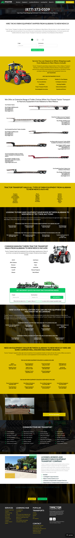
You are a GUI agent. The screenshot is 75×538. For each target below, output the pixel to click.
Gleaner (13, 272)
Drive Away (7, 517)
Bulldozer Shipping (27, 441)
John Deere (35, 260)
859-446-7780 (38, 527)
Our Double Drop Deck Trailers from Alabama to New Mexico (61, 169)
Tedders (60, 194)
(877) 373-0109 (60, 2)
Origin (19, 43)
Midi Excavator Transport (62, 443)
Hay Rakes (37, 201)
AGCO (13, 260)
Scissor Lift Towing (44, 433)
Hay (34, 517)
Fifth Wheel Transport (11, 435)
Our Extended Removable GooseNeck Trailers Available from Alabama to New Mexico (14, 155)
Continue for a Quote (37, 50)
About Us (51, 2)
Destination (41, 43)
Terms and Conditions (53, 522)
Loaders (15, 200)
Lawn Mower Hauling (28, 433)
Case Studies (18, 511)
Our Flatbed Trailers (10, 104)
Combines (15, 195)
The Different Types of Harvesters (23, 515)
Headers (37, 200)
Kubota (35, 262)
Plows (37, 194)
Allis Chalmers (13, 262)
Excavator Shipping (11, 437)
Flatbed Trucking (8, 512)
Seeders (37, 197)
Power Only (7, 515)
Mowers (60, 195)
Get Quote (31, 498)
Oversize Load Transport (12, 443)
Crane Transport (43, 437)
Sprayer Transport (10, 439)
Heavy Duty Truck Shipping (45, 439)
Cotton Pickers (15, 196)
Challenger (13, 267)
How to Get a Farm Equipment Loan (23, 514)
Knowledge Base (19, 509)
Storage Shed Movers (61, 437)
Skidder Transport (60, 441)
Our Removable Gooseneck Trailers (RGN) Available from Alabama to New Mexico (60, 142)
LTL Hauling (7, 514)
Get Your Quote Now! (54, 414)
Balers (59, 200)
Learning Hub (44, 2)
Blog (17, 512)
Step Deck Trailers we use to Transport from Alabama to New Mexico (61, 117)
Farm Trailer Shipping (28, 437)
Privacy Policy (61, 521)
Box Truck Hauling (27, 439)
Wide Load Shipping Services (62, 439)
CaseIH (13, 270)
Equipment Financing (37, 530)
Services (18, 2)
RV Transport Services (44, 443)
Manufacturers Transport (29, 431)
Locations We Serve (34, 2)
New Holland (36, 272)
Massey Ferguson (35, 270)
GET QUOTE (56, 297)
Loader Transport (60, 433)
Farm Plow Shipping (61, 435)
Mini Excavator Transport (45, 441)
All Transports (36, 518)
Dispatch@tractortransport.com (39, 528)
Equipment (24, 2)
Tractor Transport (10, 433)
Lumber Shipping (43, 431)
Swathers (15, 199)
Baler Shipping (60, 431)
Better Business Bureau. (53, 67)
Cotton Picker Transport (28, 443)
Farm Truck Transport (28, 435)
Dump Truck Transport (45, 435)
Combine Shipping (10, 431)
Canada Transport (8, 521)
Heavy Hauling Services (11, 441)
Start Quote (69, 2)
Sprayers (60, 196)
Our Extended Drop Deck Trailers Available (15, 129)
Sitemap (59, 522)
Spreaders (15, 201)
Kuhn (35, 265)
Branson (13, 265)
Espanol (6, 523)
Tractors (15, 194)
